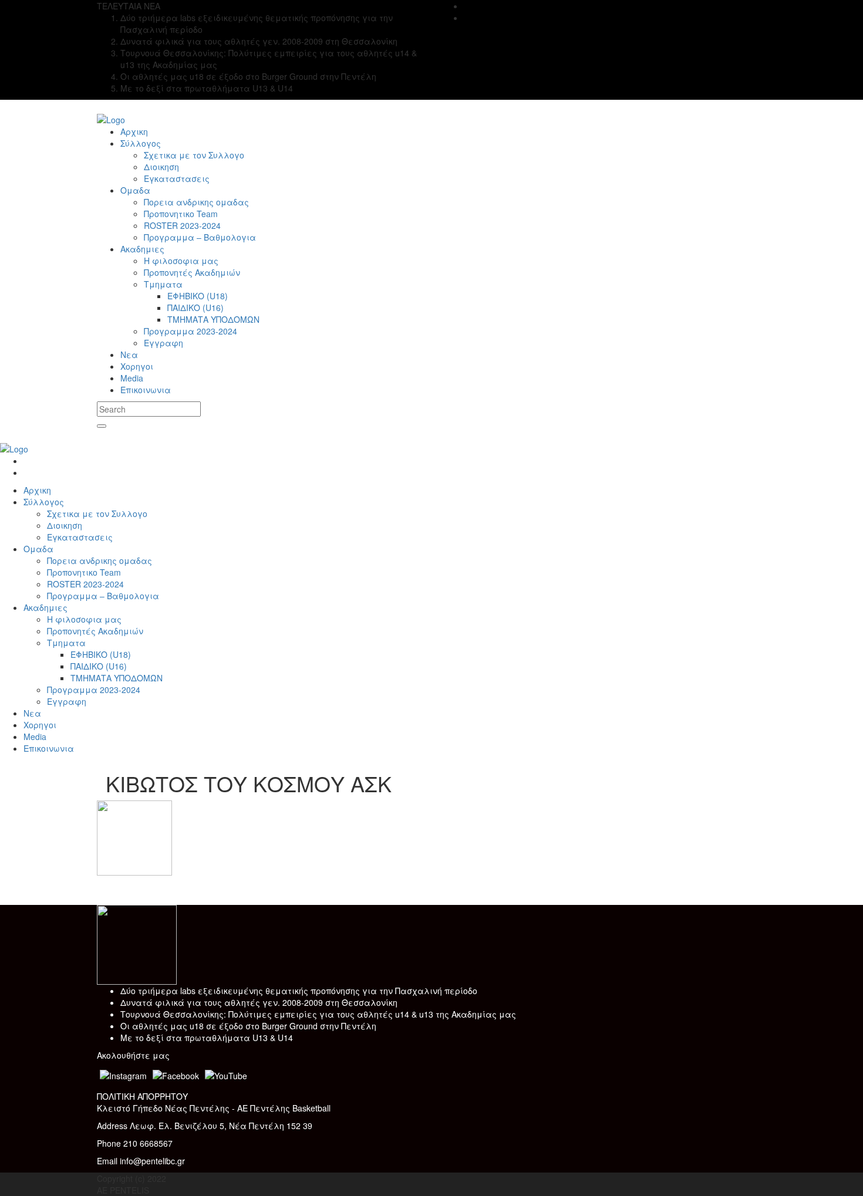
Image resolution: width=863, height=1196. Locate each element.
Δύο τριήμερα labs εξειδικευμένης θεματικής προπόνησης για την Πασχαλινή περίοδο (298, 990)
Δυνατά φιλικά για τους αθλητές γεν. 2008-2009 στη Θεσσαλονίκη (258, 1002)
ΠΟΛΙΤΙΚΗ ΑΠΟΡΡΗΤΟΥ (142, 1096)
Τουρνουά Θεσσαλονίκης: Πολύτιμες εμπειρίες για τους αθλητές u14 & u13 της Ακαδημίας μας (318, 1014)
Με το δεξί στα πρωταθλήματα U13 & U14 (206, 1037)
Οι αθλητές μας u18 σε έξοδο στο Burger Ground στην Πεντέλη (248, 1026)
